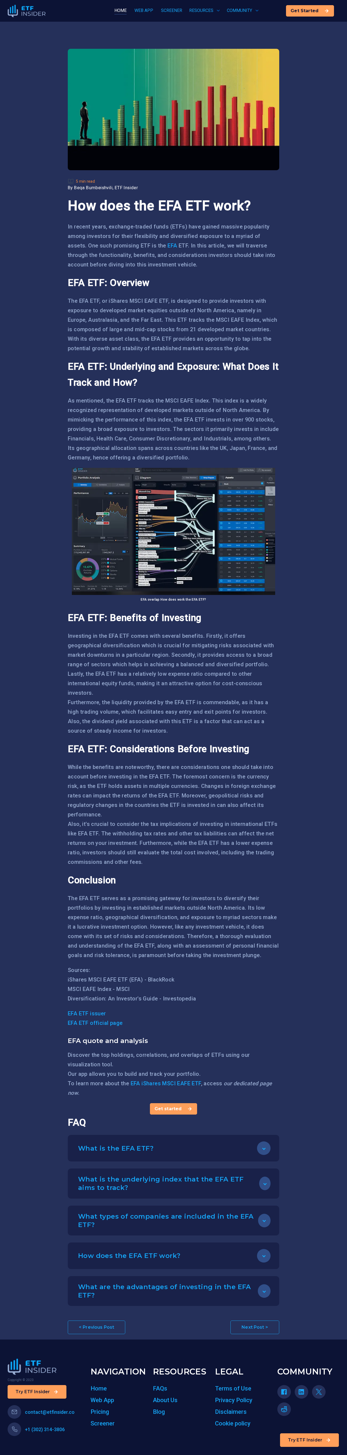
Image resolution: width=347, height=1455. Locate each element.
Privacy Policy (233, 1400)
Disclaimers (231, 1411)
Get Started (305, 10)
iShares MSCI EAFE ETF (171, 1083)
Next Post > (255, 1327)
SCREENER (171, 10)
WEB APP (143, 10)
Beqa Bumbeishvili (93, 187)
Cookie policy (232, 1423)
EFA (172, 245)
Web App (102, 1400)
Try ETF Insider (305, 1440)
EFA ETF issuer (87, 1013)
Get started (168, 1108)
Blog (159, 1411)
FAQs (160, 1388)
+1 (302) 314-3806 (45, 1429)
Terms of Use (233, 1388)
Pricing (100, 1411)
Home (99, 1388)
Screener (103, 1423)
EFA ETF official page (95, 1023)
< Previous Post (96, 1327)
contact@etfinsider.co (50, 1412)
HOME (120, 10)
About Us (165, 1400)
